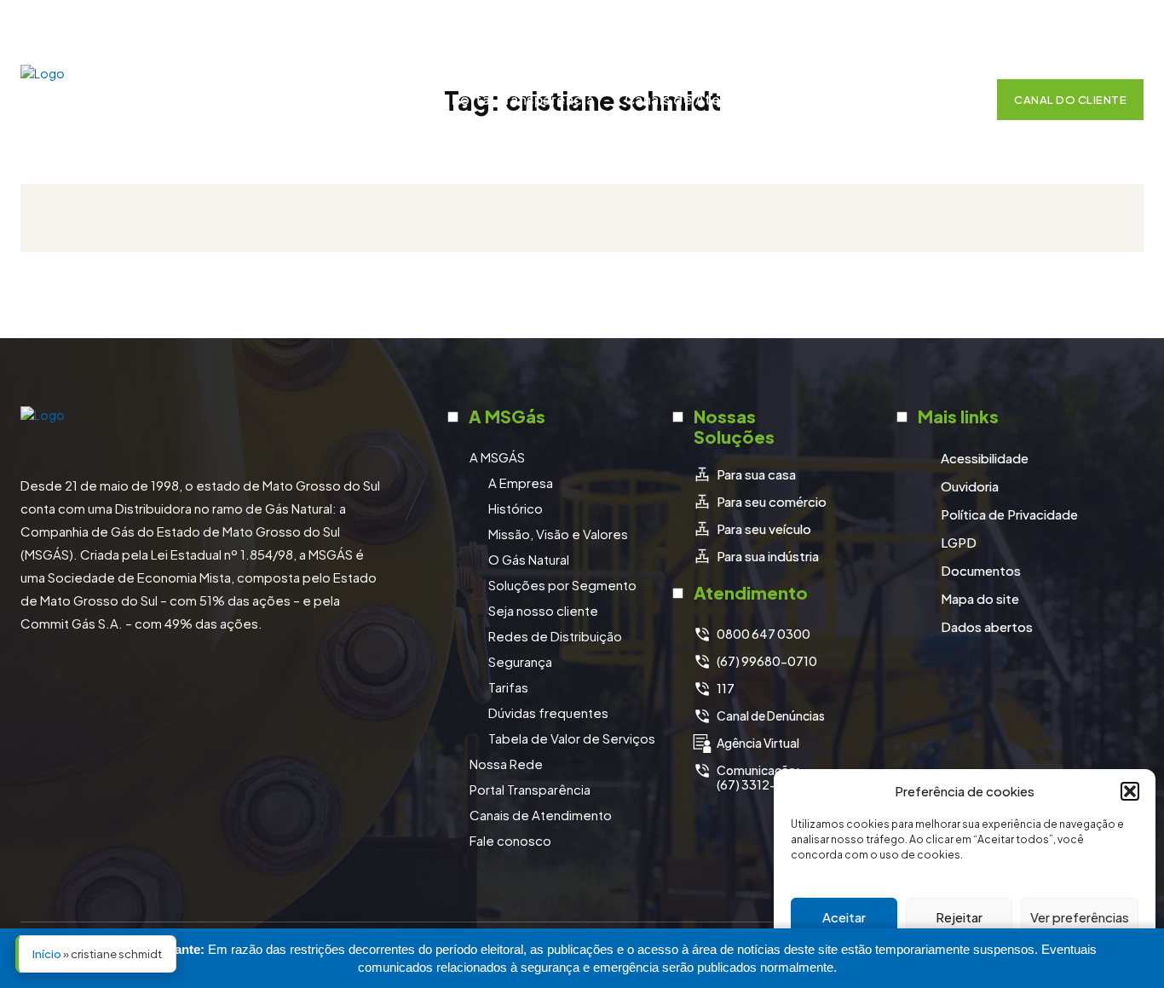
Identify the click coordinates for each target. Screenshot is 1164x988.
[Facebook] (999, 28)
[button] (1129, 791)
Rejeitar (959, 917)
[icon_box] (744, 474)
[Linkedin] (1084, 28)
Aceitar (844, 917)
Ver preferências (1079, 917)
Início (46, 954)
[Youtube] (1126, 28)
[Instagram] (1041, 28)
